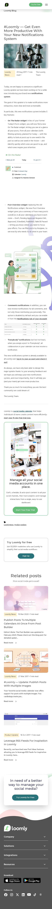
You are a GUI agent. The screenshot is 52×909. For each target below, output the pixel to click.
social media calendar (22, 411)
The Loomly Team (40, 74)
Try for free (35, 4)
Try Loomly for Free (25, 797)
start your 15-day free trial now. (17, 418)
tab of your (32, 318)
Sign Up (26, 556)
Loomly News (9, 524)
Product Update (20, 524)
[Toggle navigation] (46, 5)
